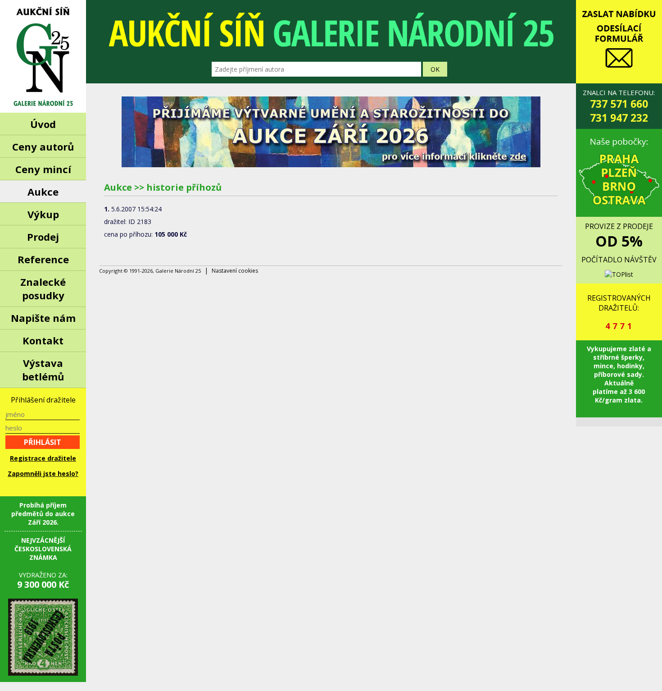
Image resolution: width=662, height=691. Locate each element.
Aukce (43, 191)
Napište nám (43, 318)
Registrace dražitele (43, 458)
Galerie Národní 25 (43, 56)
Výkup (43, 214)
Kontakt (43, 340)
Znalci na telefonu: (619, 106)
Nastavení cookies (235, 271)
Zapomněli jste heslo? (43, 473)
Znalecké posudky (43, 288)
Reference (43, 259)
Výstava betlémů (43, 369)
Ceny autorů (43, 146)
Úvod (43, 124)
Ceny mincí (43, 169)
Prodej (43, 236)
